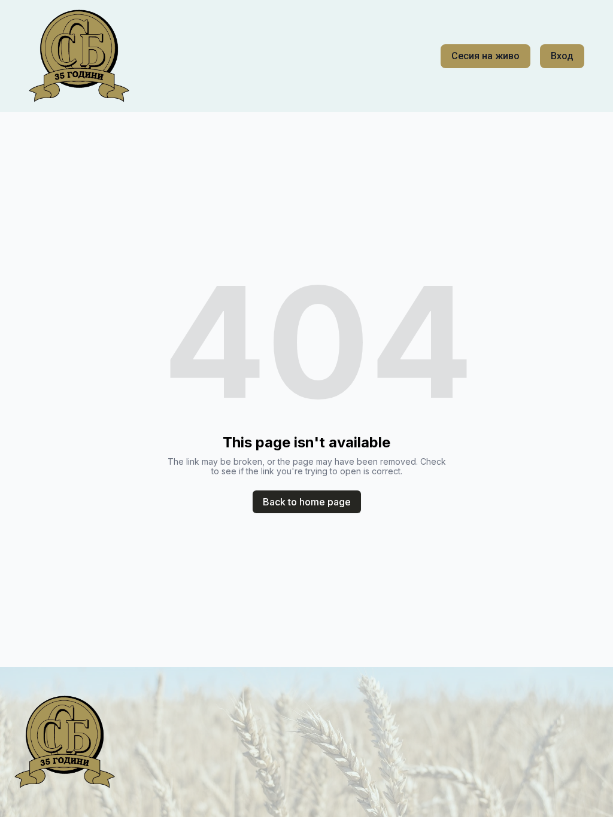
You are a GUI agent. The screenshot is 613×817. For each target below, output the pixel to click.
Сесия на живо (485, 56)
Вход (562, 56)
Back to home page (307, 502)
